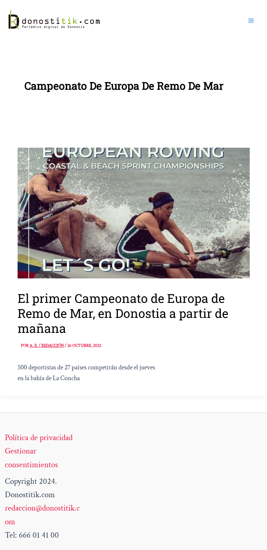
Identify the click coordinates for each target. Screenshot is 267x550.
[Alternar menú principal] (251, 20)
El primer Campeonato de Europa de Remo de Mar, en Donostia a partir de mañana (123, 313)
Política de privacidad (39, 437)
